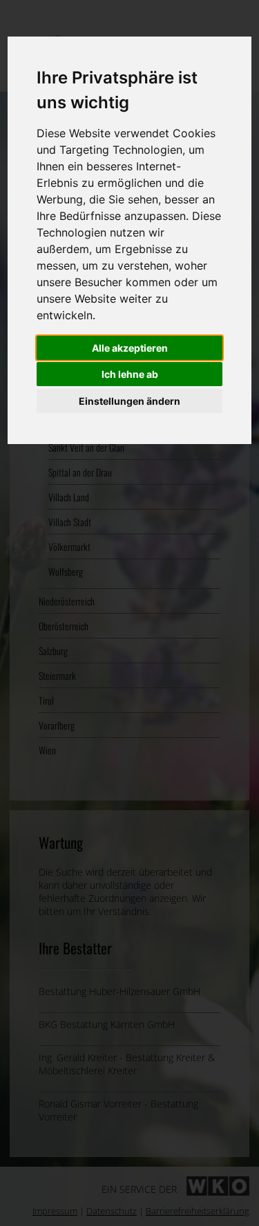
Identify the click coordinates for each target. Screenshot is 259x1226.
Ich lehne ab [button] (130, 374)
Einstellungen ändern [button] (129, 401)
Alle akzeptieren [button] (130, 348)
